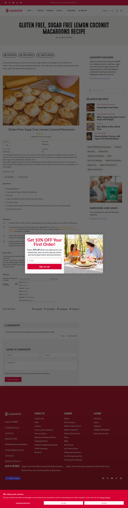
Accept (63, 503)
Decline (104, 503)
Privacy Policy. (105, 497)
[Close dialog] (100, 237)
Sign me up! (44, 266)
